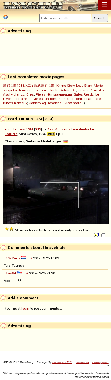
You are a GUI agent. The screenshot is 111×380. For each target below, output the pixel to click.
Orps (30, 94)
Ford (8, 129)
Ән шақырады (59, 94)
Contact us (82, 362)
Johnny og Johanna (45, 103)
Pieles (41, 94)
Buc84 (10, 273)
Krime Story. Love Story (74, 85)
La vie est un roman (45, 99)
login (25, 308)
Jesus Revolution (92, 90)
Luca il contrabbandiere (82, 99)
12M (29, 129)
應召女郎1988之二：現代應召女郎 (29, 85)
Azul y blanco (13, 94)
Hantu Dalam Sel (62, 90)
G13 (38, 129)
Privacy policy (100, 362)
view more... (74, 103)
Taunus (19, 129)
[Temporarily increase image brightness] (97, 234)
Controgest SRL (62, 362)
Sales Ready (83, 94)
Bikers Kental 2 (15, 103)
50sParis (12, 258)
